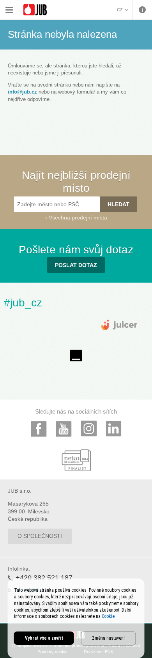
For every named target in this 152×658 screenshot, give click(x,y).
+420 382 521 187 (44, 578)
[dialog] (76, 618)
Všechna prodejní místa (78, 217)
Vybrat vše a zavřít (44, 638)
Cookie (108, 616)
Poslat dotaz (76, 265)
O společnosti (40, 536)
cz (120, 9)
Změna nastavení (108, 638)
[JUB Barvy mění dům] (35, 10)
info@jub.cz (22, 92)
